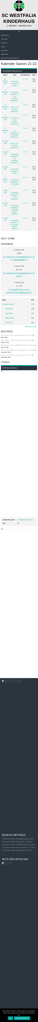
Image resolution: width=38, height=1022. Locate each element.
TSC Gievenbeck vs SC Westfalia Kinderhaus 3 (14, 134)
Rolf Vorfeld (8, 309)
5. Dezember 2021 (5, 117)
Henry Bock (8, 322)
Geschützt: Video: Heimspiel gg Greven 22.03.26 (17, 335)
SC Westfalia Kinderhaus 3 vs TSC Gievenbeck (15, 196)
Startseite (5, 35)
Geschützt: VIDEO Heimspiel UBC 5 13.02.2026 (17, 340)
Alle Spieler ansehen (31, 326)
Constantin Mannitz (8, 304)
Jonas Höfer (9, 313)
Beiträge (4, 50)
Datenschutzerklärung (22, 1018)
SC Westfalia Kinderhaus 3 (25, 520)
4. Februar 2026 (19, 282)
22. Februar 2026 (19, 250)
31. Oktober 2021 (5, 81)
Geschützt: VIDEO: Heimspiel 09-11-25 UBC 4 (17, 355)
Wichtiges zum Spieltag (10, 58)
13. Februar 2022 (5, 179)
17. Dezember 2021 (5, 130)
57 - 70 (25, 79)
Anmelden (4, 54)
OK (10, 1018)
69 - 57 (25, 115)
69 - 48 (25, 218)
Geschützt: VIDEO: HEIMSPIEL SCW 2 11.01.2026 (18, 345)
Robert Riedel (9, 318)
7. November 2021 (5, 92)
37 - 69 (25, 152)
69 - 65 (25, 90)
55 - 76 (25, 167)
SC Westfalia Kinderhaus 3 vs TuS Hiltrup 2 (14, 183)
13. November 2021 (5, 107)
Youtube (4, 39)
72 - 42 (25, 190)
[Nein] (36, 1015)
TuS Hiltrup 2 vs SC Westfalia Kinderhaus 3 (15, 121)
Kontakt (4, 43)
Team (3, 47)
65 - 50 (25, 177)
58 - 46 (25, 128)
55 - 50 (25, 141)
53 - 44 (25, 203)
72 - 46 (25, 105)
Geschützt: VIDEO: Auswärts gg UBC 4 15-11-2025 (18, 350)
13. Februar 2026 (19, 266)
